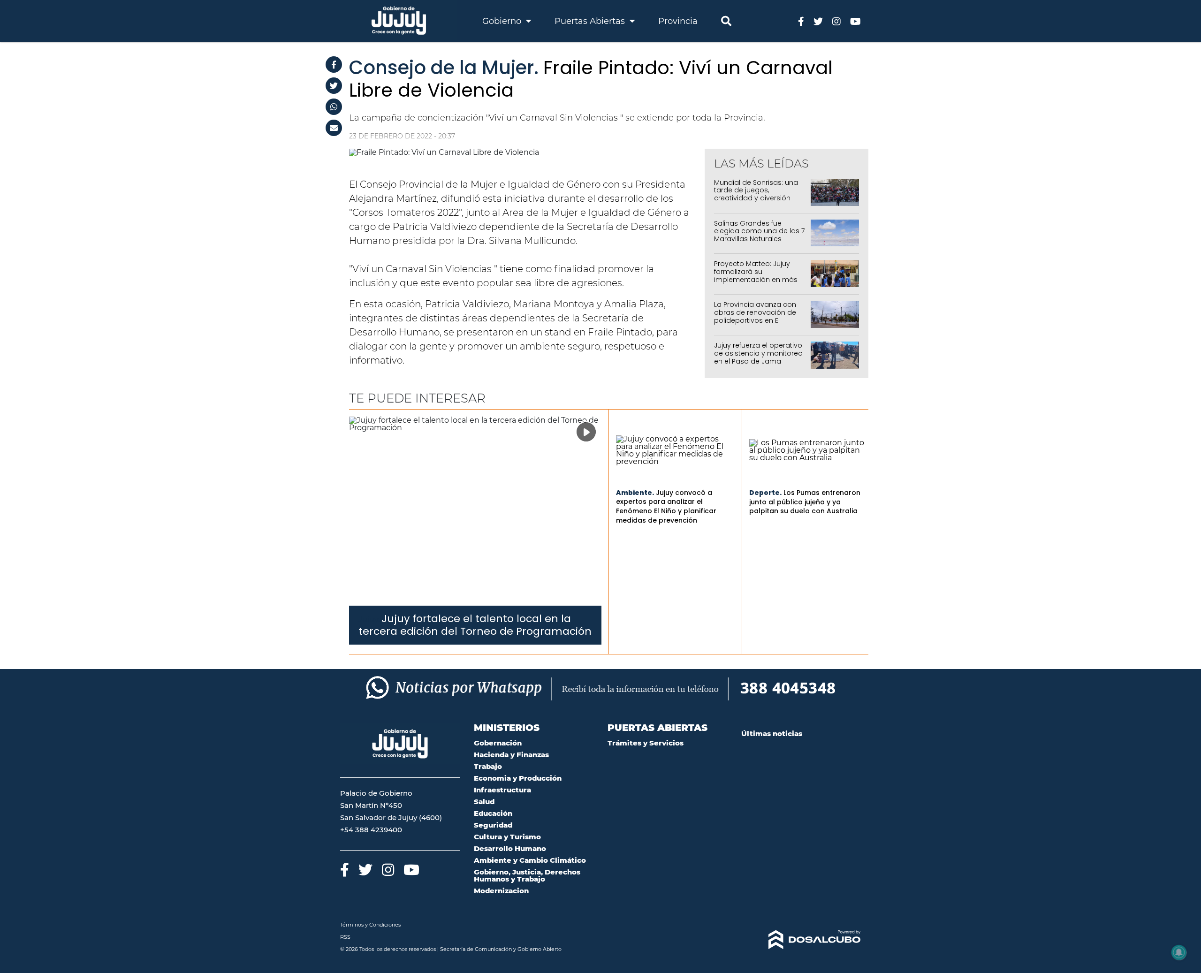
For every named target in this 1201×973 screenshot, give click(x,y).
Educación (493, 813)
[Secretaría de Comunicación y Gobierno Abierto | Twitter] (818, 21)
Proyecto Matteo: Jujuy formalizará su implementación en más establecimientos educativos (756, 279)
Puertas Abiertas (591, 21)
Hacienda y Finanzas (511, 754)
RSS (345, 937)
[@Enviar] (334, 128)
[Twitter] (334, 85)
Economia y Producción (518, 778)
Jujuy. (369, 619)
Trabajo (488, 766)
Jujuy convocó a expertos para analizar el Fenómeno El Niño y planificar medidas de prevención (666, 506)
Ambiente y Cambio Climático (530, 860)
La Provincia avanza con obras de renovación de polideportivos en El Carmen (755, 316)
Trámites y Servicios (646, 742)
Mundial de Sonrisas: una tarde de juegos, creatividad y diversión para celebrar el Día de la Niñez (757, 198)
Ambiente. (635, 492)
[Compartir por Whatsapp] (334, 107)
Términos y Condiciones (370, 924)
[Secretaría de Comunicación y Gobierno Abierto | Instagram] (836, 21)
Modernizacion (501, 890)
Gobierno (503, 21)
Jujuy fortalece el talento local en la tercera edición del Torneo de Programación (475, 624)
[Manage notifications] (1178, 952)
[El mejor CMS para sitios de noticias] (801, 939)
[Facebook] (334, 64)
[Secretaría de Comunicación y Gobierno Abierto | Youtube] (855, 21)
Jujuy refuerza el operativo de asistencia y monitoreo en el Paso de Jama (758, 353)
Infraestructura (502, 789)
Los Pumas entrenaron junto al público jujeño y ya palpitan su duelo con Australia (804, 502)
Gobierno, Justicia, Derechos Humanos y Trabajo (527, 875)
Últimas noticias (771, 733)
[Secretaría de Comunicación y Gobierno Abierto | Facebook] (801, 21)
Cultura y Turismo (507, 836)
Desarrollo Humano (510, 848)
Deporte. (765, 492)
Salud (484, 801)
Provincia (678, 21)
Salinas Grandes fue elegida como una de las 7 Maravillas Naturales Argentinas (759, 235)
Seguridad (493, 825)
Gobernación (498, 742)
